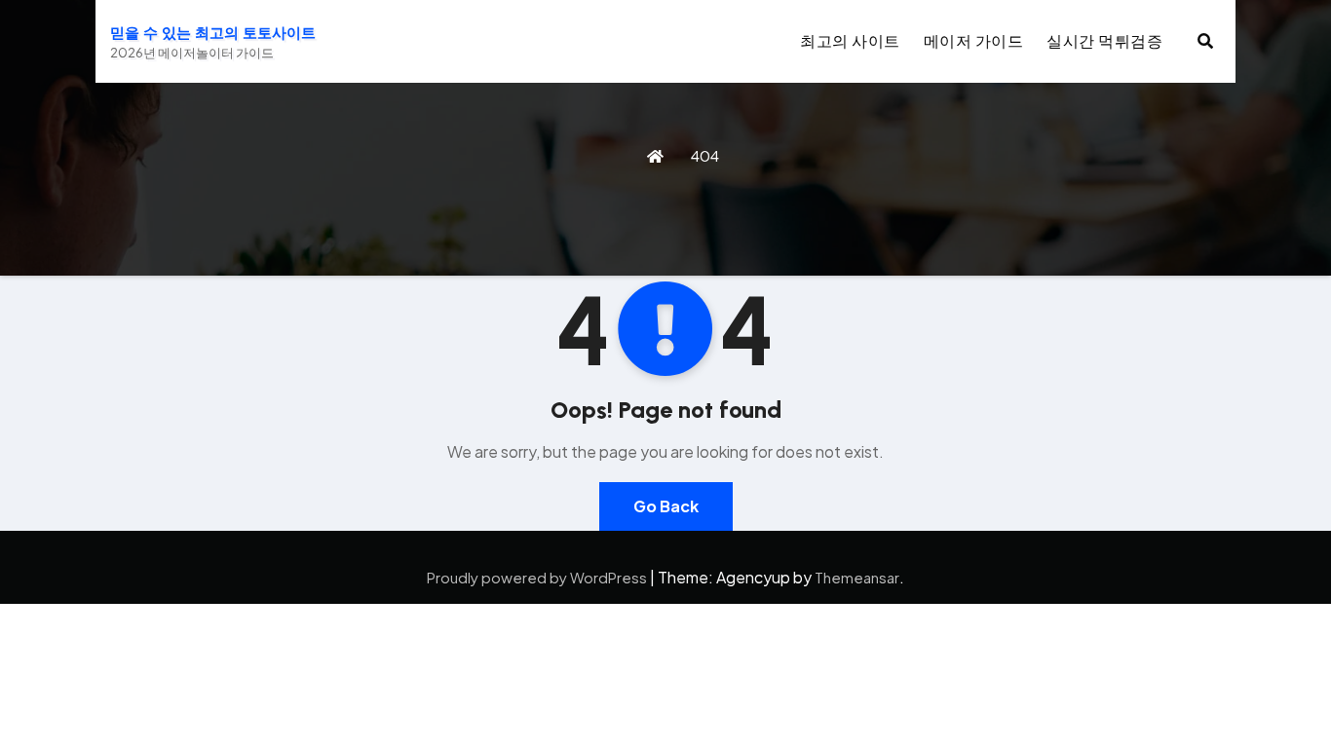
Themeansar (857, 577)
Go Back (666, 506)
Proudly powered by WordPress (538, 577)
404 (705, 155)
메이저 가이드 (974, 40)
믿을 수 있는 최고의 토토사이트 (213, 33)
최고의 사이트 (850, 40)
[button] (1205, 40)
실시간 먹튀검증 (1104, 40)
